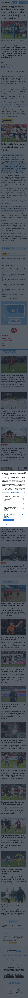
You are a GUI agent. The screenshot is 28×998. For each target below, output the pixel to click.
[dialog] (14, 499)
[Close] (25, 473)
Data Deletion (6, 524)
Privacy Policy (21, 524)
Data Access (14, 524)
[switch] (23, 499)
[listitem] (14, 496)
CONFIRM (8, 520)
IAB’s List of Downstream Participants (15, 492)
